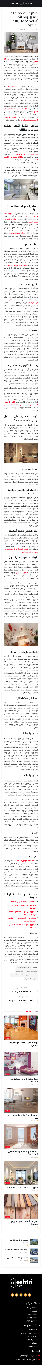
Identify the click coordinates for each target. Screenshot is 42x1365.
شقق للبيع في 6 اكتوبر (18, 265)
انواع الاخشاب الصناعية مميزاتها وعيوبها (24, 1223)
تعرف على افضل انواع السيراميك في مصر (22, 1116)
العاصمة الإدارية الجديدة (24, 860)
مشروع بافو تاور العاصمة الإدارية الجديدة (21, 926)
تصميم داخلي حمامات (31, 971)
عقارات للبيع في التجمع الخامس (21, 158)
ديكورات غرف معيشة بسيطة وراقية (22, 1187)
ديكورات (7, 1038)
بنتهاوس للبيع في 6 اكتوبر (26, 154)
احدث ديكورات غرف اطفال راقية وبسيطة (24, 1080)
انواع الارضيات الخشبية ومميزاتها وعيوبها (23, 1044)
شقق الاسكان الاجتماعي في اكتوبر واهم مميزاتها (21, 550)
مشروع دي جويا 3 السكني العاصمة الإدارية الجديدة (21, 913)
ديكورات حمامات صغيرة (18, 975)
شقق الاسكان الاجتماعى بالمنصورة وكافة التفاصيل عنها (21, 403)
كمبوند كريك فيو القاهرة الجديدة (19, 1241)
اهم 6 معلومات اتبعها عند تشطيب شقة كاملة (23, 1153)
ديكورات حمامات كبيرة (31, 979)
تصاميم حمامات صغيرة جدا (24, 967)
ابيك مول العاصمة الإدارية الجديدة (22, 901)
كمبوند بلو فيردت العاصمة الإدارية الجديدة (21, 906)
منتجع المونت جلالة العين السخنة (16, 1249)
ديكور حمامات (19, 971)
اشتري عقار (12, 86)
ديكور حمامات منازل (31, 975)
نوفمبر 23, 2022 (33, 29)
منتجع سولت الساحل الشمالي (17, 1257)
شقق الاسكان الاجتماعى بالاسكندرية (21, 118)
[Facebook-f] (29, 1295)
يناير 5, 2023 (34, 1191)
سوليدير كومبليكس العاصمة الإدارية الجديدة (21, 919)
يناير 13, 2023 (34, 1048)
